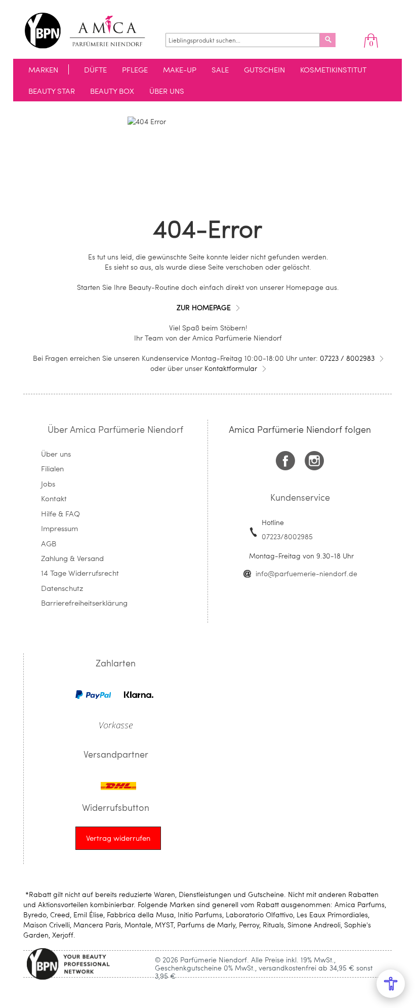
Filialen (52, 468)
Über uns (56, 454)
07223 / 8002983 (347, 358)
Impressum (59, 528)
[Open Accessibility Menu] (391, 983)
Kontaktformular (230, 368)
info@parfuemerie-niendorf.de (306, 573)
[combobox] (242, 40)
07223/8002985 (287, 536)
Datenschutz (62, 588)
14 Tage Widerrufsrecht (80, 573)
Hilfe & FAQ (60, 513)
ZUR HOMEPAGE (204, 307)
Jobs (48, 483)
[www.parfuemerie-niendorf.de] (92, 31)
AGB (48, 543)
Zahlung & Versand (72, 558)
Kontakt (54, 498)
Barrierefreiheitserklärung (84, 603)
